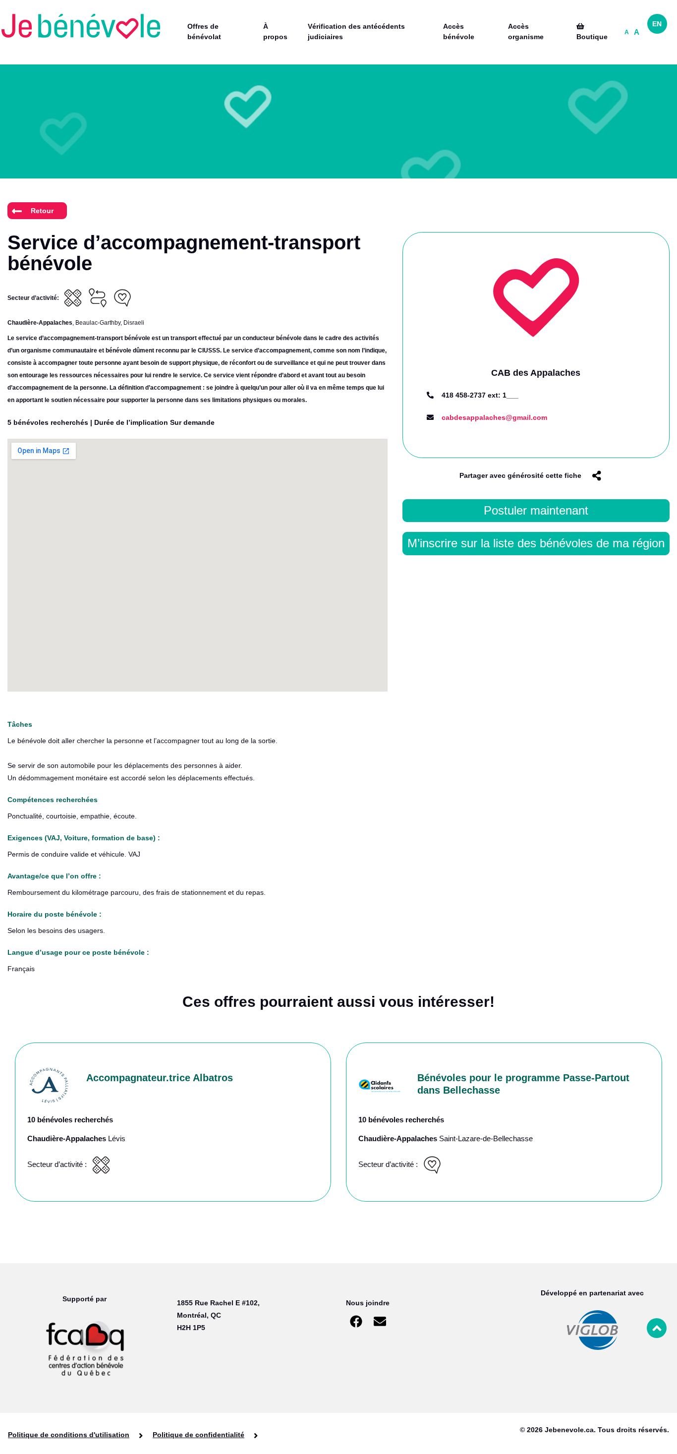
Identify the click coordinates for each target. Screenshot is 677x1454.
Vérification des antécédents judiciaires (356, 31)
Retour (42, 211)
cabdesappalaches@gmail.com (494, 417)
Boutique (592, 37)
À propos (275, 31)
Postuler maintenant (536, 510)
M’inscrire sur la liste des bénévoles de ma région (536, 543)
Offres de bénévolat (204, 31)
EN (657, 24)
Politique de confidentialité (198, 1435)
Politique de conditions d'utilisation (68, 1435)
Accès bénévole (458, 31)
